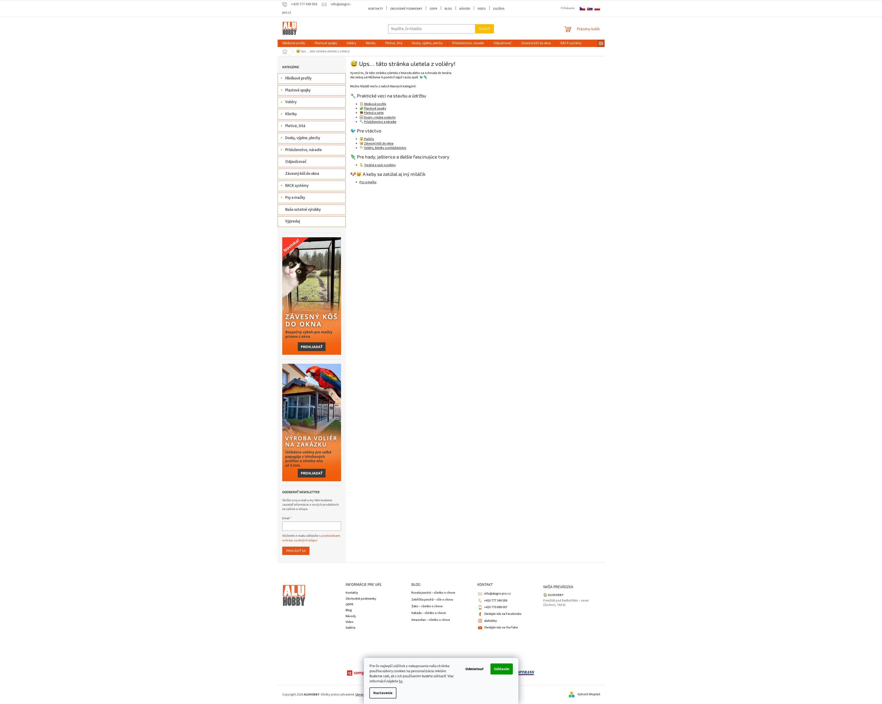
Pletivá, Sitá (295, 126)
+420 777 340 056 (495, 600)
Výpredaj (292, 221)
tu (400, 681)
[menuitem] (294, 43)
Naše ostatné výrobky (303, 209)
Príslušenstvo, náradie (303, 150)
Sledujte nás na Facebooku (502, 614)
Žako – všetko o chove (427, 606)
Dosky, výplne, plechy (302, 138)
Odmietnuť (474, 669)
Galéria (499, 9)
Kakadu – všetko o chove (428, 613)
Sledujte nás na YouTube (501, 627)
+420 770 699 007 (495, 607)
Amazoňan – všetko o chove (430, 620)
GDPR (433, 9)
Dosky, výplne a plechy (380, 117)
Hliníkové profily (298, 78)
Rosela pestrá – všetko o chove (433, 593)
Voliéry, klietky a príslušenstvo (385, 148)
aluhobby (490, 621)
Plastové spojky (298, 90)
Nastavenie (382, 692)
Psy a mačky (295, 197)
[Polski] (597, 9)
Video (482, 9)
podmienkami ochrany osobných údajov (311, 538)
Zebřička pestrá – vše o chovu (432, 600)
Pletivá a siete (374, 113)
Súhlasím (501, 669)
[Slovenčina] (590, 9)
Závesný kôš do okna (302, 173)
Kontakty (375, 9)
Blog (448, 9)
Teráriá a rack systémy (380, 165)
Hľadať (484, 29)
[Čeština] (582, 9)
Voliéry (291, 102)
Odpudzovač (295, 161)
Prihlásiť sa (296, 551)
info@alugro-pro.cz (497, 593)
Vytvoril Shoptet (589, 694)
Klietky (291, 114)
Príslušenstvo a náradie (380, 122)
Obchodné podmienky (406, 9)
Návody (464, 9)
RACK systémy (297, 185)
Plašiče (369, 139)
